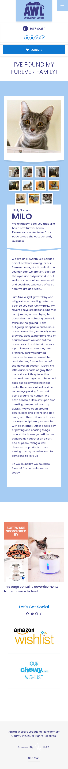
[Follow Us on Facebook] (26, 37)
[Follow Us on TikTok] (42, 37)
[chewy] (34, 671)
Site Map (34, 758)
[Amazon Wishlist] (34, 636)
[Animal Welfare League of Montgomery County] (34, 10)
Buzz (46, 747)
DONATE (36, 50)
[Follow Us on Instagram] (37, 37)
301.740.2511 (37, 29)
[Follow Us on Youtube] (32, 37)
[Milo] (34, 126)
